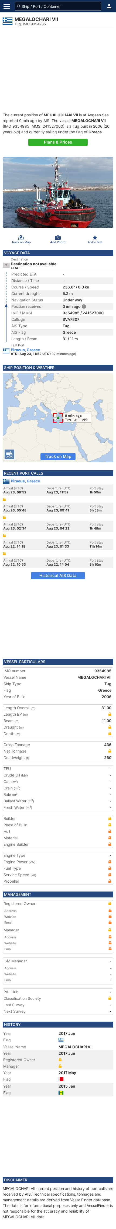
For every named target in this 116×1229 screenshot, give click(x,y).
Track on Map (58, 456)
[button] (109, 6)
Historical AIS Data (58, 575)
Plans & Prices (58, 142)
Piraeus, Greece (25, 350)
